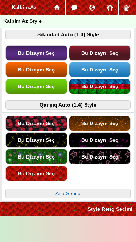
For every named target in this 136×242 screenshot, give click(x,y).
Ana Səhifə (68, 193)
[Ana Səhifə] (57, 7)
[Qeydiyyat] (127, 7)
